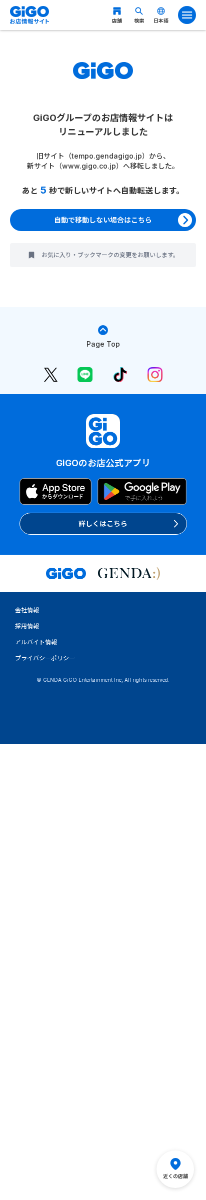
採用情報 (27, 626)
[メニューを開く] (187, 15)
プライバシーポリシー (45, 658)
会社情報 (27, 610)
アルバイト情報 (36, 642)
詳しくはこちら (103, 523)
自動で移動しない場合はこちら (103, 220)
